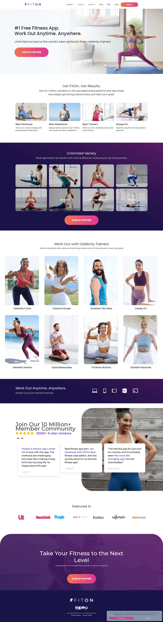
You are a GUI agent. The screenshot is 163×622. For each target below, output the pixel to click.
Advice (91, 4)
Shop (101, 4)
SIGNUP (129, 4)
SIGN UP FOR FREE (31, 52)
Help (109, 4)
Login (116, 4)
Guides (80, 4)
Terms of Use (87, 615)
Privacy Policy (76, 615)
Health (69, 4)
